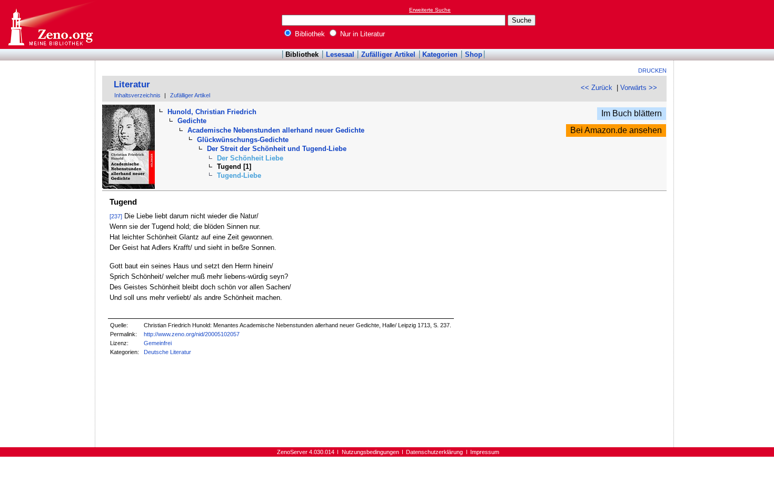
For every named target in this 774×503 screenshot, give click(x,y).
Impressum (484, 452)
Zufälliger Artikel (388, 54)
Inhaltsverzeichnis (137, 95)
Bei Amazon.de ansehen (616, 130)
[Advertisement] (725, 24)
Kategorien (440, 54)
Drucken (652, 70)
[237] (116, 216)
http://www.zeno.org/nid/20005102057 (192, 334)
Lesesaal (340, 54)
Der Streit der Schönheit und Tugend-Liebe (276, 149)
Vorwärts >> (638, 88)
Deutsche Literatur (167, 352)
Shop (473, 54)
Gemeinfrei (158, 343)
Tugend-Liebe (239, 175)
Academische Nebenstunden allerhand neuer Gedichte (275, 130)
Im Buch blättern (631, 113)
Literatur (132, 84)
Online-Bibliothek (50, 24)
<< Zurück (596, 88)
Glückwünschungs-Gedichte (243, 140)
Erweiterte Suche (430, 10)
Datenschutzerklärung (434, 452)
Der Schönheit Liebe (250, 158)
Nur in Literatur (361, 34)
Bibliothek (309, 34)
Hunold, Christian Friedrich (211, 112)
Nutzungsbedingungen (370, 452)
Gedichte (191, 121)
